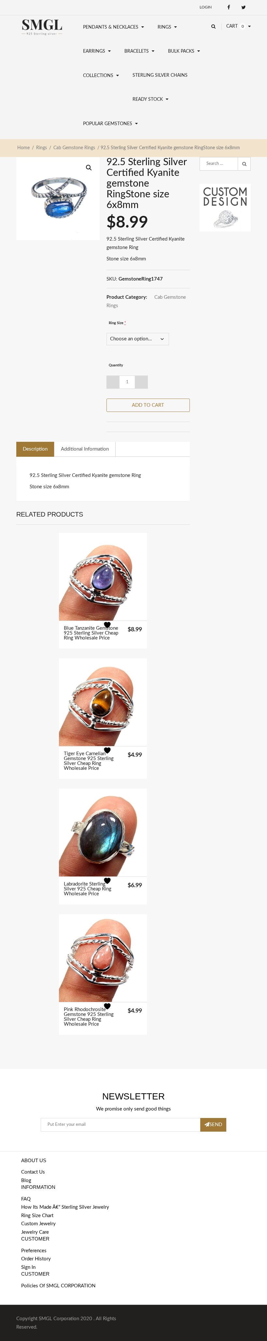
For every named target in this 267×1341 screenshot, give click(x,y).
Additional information (85, 449)
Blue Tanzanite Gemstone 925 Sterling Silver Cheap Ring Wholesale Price (91, 633)
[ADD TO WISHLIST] (111, 629)
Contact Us (33, 1172)
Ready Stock (148, 99)
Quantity (116, 365)
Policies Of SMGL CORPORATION (58, 1285)
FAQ (26, 1199)
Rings (164, 27)
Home (23, 148)
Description (35, 449)
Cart (232, 26)
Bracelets (136, 51)
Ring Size (117, 323)
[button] (89, 168)
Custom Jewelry (38, 1223)
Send (215, 1124)
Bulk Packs (181, 51)
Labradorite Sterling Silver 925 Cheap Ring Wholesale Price (87, 889)
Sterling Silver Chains (160, 75)
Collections (98, 75)
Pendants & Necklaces (110, 27)
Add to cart (148, 405)
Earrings (94, 51)
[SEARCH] (244, 164)
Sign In (28, 1267)
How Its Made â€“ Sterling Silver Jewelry (65, 1207)
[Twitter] (243, 7)
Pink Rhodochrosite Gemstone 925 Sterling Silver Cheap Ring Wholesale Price (89, 1017)
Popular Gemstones (107, 124)
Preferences (34, 1250)
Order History (36, 1258)
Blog (26, 1180)
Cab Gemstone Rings (74, 148)
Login (206, 7)
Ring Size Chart (37, 1215)
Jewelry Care (35, 1232)
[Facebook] (228, 7)
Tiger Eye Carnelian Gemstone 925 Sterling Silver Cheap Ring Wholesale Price (89, 761)
